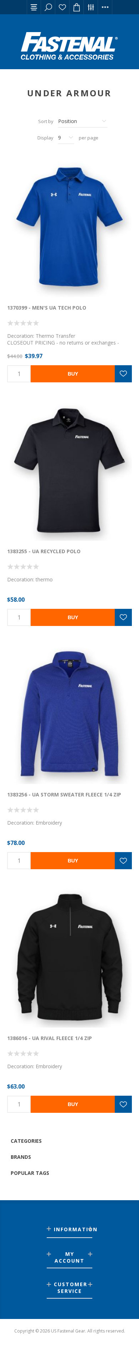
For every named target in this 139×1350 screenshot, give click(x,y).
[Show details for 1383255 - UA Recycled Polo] (69, 470)
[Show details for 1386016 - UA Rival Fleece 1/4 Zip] (69, 957)
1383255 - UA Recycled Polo (44, 551)
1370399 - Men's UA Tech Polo (46, 307)
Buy (73, 374)
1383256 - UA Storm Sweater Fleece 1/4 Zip (64, 794)
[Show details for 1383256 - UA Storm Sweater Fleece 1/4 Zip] (69, 714)
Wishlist (62, 7)
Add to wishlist (123, 373)
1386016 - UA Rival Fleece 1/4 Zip (49, 1038)
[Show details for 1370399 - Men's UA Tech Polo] (69, 227)
